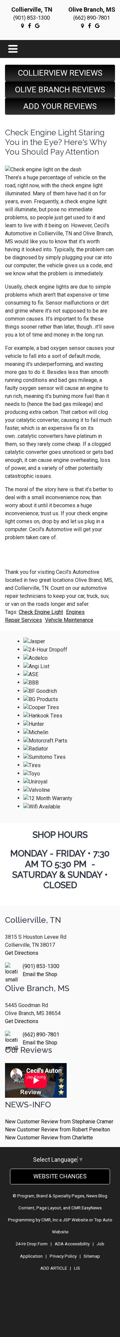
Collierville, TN (31, 9)
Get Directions (21, 953)
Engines (75, 612)
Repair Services (23, 620)
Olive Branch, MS (91, 9)
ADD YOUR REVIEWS (60, 106)
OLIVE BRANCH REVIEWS (60, 89)
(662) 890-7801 (91, 18)
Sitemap (92, 1256)
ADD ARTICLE (53, 1268)
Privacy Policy (63, 1256)
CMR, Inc (49, 1219)
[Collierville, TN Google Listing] (22, 25)
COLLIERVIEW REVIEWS (60, 73)
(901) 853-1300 (31, 18)
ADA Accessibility (72, 1243)
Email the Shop (40, 974)
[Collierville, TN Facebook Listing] (29, 25)
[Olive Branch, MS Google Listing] (82, 25)
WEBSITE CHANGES (60, 1176)
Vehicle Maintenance (69, 620)
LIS (77, 1268)
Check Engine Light (41, 612)
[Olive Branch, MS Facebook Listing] (89, 25)
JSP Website (75, 1219)
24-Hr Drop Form (32, 1243)
